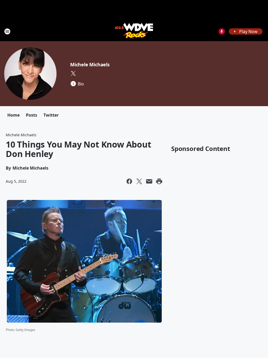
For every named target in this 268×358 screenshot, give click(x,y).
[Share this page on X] (139, 181)
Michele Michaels (90, 64)
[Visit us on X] (73, 73)
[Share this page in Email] (149, 181)
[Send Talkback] (222, 31)
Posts (31, 115)
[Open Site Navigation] (7, 31)
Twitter (51, 115)
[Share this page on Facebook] (129, 181)
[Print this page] (159, 181)
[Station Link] (134, 31)
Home (13, 115)
